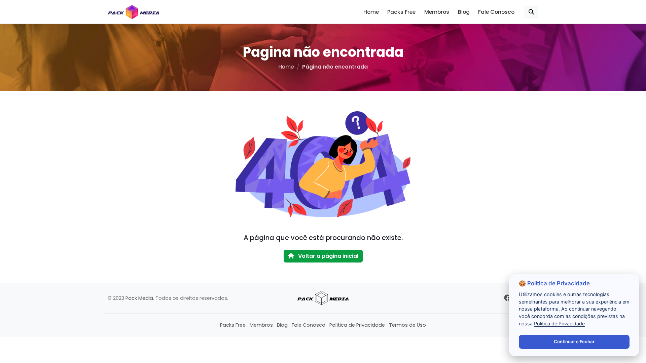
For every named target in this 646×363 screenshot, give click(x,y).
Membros (436, 11)
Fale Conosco (496, 11)
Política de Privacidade (357, 325)
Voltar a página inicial (327, 256)
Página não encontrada (335, 67)
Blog (464, 11)
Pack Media (139, 298)
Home (371, 11)
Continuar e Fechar (574, 341)
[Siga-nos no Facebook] (507, 298)
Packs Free (401, 11)
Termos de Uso (407, 325)
